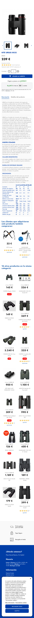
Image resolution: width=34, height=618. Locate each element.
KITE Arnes (9, 247)
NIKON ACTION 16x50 (9, 505)
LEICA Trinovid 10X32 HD (25, 416)
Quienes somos (10, 575)
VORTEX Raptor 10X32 (9, 291)
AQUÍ (16, 592)
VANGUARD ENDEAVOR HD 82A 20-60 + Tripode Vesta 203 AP (25, 249)
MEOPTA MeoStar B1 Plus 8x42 (24, 389)
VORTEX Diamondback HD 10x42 (9, 416)
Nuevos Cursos (10, 573)
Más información (10, 602)
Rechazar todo (17, 606)
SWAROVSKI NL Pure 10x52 (9, 355)
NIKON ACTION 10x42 (9, 319)
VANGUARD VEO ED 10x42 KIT (25, 292)
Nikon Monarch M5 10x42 (25, 507)
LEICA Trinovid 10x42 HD (9, 479)
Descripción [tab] (5, 97)
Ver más (12, 90)
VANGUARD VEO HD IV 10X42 (25, 451)
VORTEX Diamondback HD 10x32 (25, 320)
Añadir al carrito (17, 76)
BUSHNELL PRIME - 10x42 (25, 479)
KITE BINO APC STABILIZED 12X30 (9, 389)
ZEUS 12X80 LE (9, 450)
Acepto (17, 611)
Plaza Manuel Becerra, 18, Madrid (15, 555)
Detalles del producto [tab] (18, 97)
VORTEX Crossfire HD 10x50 (25, 355)
